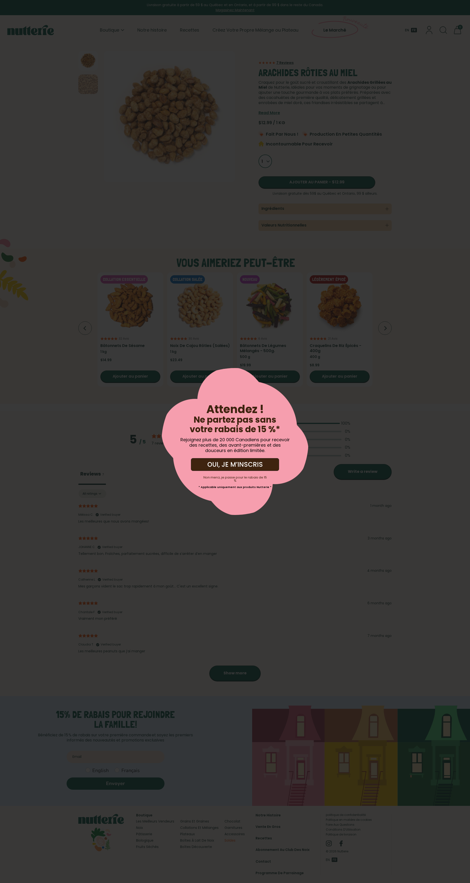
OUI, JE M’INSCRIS (235, 464)
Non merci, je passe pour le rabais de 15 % (235, 479)
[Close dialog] (71, 375)
